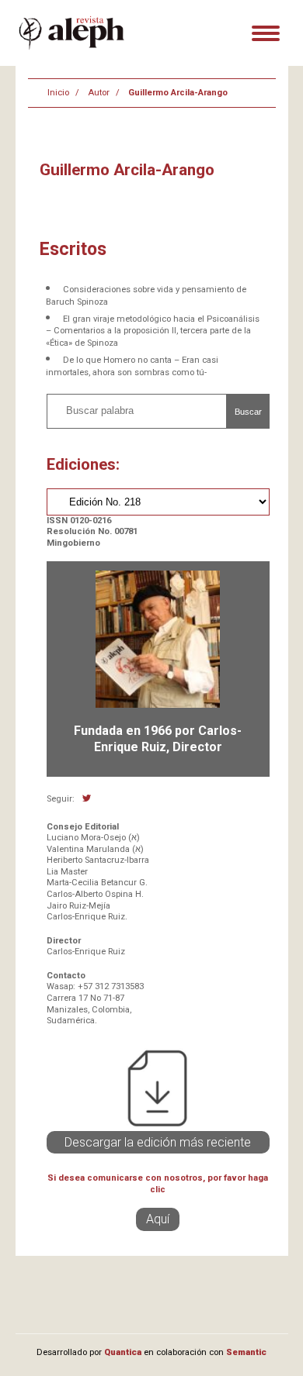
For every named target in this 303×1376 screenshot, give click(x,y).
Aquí (157, 1219)
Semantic (246, 1352)
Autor (99, 93)
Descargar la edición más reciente (157, 1142)
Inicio (58, 93)
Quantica (122, 1352)
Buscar (248, 411)
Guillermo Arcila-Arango (178, 93)
